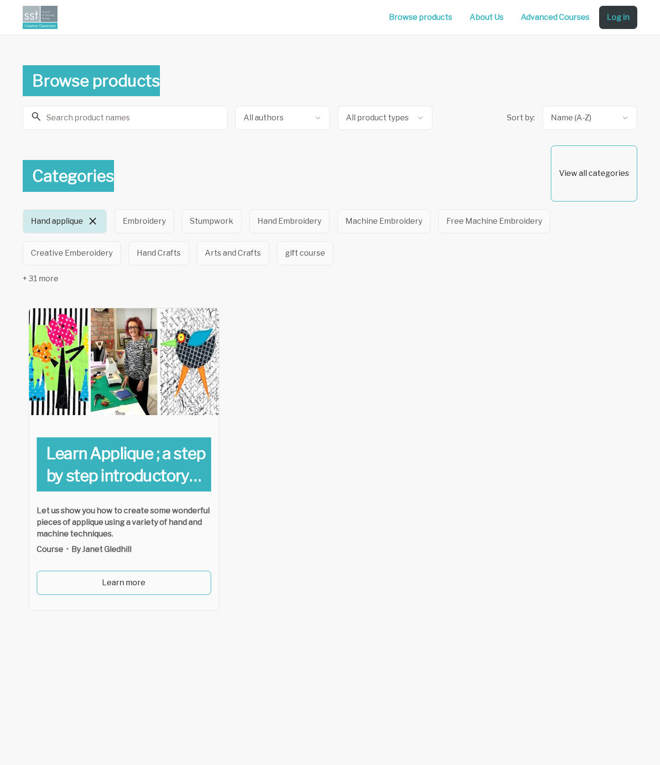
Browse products (420, 17)
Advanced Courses (555, 17)
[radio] (65, 221)
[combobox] (282, 118)
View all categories (594, 173)
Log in (618, 17)
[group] (290, 237)
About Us (486, 17)
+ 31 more (40, 278)
